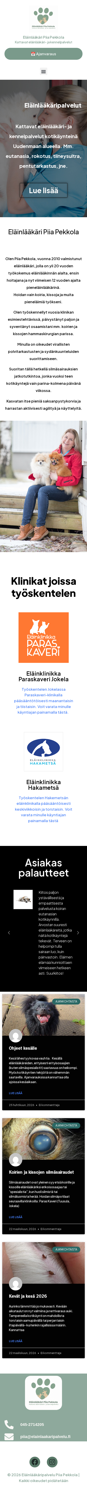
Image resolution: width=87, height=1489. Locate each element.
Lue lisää (15, 1093)
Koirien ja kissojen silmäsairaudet (41, 1172)
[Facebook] (34, 1462)
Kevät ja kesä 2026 (28, 1296)
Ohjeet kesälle (23, 1048)
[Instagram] (52, 1462)
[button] (43, 71)
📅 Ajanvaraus (43, 53)
